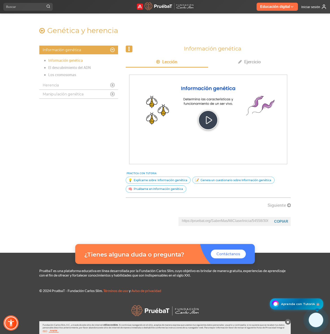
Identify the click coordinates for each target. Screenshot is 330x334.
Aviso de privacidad (146, 290)
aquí (45, 330)
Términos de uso (115, 290)
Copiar (281, 221)
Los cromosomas (62, 74)
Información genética (65, 60)
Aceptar (53, 330)
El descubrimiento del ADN (69, 67)
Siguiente (277, 205)
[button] (11, 323)
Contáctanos (228, 254)
